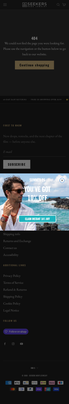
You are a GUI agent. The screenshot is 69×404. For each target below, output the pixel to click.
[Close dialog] (62, 180)
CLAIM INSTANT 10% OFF (37, 219)
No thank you (37, 225)
